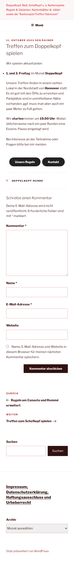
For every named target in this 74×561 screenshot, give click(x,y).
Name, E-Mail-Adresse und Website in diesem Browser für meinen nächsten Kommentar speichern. (36, 352)
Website (12, 325)
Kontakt (53, 162)
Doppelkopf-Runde (27, 180)
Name (11, 283)
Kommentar (16, 226)
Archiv (11, 520)
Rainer (47, 40)
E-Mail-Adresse (19, 304)
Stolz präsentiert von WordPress (27, 551)
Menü (39, 25)
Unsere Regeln (25, 162)
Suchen (11, 442)
